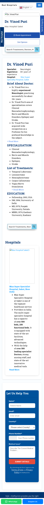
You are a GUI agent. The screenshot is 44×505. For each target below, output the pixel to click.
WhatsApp (12, 501)
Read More (13, 141)
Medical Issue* (14, 444)
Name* (12, 401)
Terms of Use (17, 470)
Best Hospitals (9, 5)
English (25, 8)
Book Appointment (23, 35)
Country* (12, 421)
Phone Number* (15, 433)
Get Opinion (22, 42)
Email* (11, 411)
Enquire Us (32, 501)
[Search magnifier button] (37, 49)
